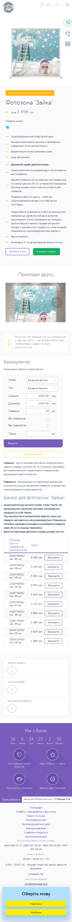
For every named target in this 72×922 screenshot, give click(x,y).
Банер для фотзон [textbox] (38, 380)
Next (57, 302)
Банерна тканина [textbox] (37, 388)
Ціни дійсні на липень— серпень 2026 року (30, 93)
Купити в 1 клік (17, 251)
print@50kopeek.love (36, 884)
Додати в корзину (33, 454)
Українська (36, 904)
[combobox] (42, 380)
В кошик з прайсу (46, 251)
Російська (36, 912)
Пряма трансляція (11, 799)
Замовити (53, 557)
